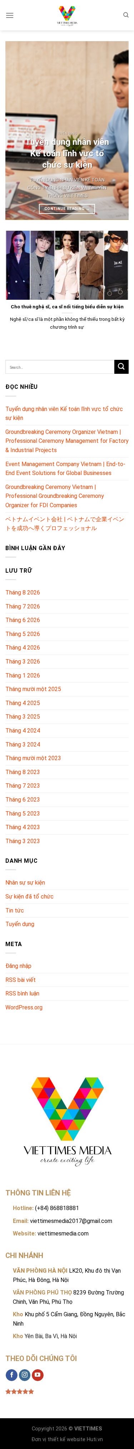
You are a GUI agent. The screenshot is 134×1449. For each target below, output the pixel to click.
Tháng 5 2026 (22, 634)
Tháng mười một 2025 (33, 689)
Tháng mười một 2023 (33, 758)
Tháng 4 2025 (22, 703)
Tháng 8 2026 (22, 592)
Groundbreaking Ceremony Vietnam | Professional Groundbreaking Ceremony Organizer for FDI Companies (54, 496)
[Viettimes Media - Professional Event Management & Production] (67, 15)
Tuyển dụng (19, 924)
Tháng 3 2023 (22, 841)
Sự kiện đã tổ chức (29, 896)
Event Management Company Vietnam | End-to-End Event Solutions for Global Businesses (65, 469)
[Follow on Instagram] (25, 1375)
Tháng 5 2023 (22, 813)
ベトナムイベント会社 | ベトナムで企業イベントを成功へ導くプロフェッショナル (64, 524)
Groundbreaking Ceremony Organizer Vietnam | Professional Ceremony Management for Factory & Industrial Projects (67, 441)
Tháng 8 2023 (22, 772)
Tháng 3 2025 (22, 716)
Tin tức (14, 910)
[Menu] (9, 15)
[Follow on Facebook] (12, 1375)
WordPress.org (24, 1007)
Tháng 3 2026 (22, 661)
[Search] (126, 15)
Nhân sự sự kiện (25, 882)
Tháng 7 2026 (22, 606)
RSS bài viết (20, 979)
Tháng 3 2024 (22, 744)
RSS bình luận (22, 993)
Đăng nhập (18, 966)
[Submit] (121, 367)
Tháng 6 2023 (22, 799)
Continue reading (67, 208)
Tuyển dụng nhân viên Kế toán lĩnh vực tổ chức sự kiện (64, 414)
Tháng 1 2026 (22, 675)
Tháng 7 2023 (22, 785)
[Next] (117, 130)
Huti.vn (95, 1439)
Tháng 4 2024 (22, 730)
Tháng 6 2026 (22, 620)
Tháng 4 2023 (22, 827)
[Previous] (16, 130)
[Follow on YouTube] (38, 1375)
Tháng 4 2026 (22, 647)
